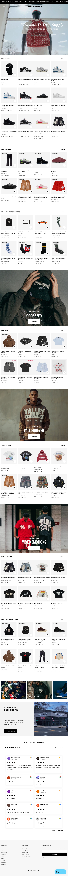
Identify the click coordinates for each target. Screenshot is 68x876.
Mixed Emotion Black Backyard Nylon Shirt (8, 604)
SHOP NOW (34, 321)
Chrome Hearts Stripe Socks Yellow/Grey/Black (41, 259)
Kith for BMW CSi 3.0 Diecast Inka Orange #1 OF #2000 (41, 232)
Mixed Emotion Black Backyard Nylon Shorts (58, 578)
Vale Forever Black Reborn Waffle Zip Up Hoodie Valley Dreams (59, 493)
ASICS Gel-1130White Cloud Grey (42, 79)
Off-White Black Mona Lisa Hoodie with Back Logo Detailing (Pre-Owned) (7, 640)
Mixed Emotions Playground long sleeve (25, 604)
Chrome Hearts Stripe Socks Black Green (58, 259)
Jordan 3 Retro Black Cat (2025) (9, 131)
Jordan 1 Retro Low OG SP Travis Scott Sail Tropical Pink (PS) (42, 197)
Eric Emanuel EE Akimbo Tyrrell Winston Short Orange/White (58, 197)
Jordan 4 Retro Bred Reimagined (25, 105)
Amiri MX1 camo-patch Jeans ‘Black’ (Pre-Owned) (41, 666)
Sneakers (3, 856)
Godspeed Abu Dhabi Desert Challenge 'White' (57, 378)
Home (2, 848)
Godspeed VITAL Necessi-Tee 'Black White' (25, 378)
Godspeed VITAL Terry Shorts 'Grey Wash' (8, 378)
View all (63, 58)
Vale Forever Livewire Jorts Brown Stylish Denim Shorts (24, 197)
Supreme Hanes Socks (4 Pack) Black (25, 259)
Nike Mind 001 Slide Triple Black (8, 196)
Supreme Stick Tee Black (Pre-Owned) (25, 666)
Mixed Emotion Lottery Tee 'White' (42, 577)
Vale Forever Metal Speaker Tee (58, 466)
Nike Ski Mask (4, 79)
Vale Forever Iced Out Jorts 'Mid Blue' (25, 493)
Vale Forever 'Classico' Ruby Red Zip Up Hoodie (41, 466)
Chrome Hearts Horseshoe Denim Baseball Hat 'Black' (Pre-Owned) (8, 232)
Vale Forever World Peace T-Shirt (9, 466)
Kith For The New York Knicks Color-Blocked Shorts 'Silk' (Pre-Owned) (59, 666)
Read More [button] (10, 769)
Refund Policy (25, 852)
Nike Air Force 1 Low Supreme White (58, 106)
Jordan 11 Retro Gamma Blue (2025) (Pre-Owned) (58, 640)
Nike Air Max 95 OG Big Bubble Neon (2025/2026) (25, 170)
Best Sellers (3, 854)
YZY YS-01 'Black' (38, 105)
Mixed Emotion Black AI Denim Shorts (58, 132)
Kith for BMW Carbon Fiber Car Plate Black (25, 232)
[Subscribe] (54, 854)
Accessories (3, 862)
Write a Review (58, 748)
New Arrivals (4, 852)
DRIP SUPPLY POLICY (26, 856)
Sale (2, 850)
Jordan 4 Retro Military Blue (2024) (57, 80)
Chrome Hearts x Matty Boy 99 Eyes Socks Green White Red (59, 232)
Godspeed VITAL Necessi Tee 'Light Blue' (58, 352)
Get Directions (11, 731)
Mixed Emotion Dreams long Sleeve (40, 604)
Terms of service (25, 854)
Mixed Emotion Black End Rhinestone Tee (56, 604)
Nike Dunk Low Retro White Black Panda (26, 80)
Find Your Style (42, 34)
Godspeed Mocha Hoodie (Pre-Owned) (8, 352)
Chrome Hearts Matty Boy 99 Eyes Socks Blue (8, 259)
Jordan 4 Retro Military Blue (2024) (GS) (7, 106)
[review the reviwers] (31, 758)
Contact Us (24, 848)
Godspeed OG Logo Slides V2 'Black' (24, 352)
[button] (4, 6)
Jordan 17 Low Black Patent (40, 170)
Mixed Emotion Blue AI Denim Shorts (24, 578)
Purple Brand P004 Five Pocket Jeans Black (8, 170)
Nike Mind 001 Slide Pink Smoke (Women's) (58, 170)
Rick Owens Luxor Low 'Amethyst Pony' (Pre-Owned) (41, 640)
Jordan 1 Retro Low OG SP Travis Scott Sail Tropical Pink (42, 132)
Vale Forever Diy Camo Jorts (41, 492)
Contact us (3, 864)
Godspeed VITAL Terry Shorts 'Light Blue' (41, 378)
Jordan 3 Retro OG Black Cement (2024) (25, 132)
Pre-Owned (3, 860)
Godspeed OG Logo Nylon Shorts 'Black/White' (42, 352)
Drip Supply (36, 870)
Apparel (2, 858)
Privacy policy (25, 850)
